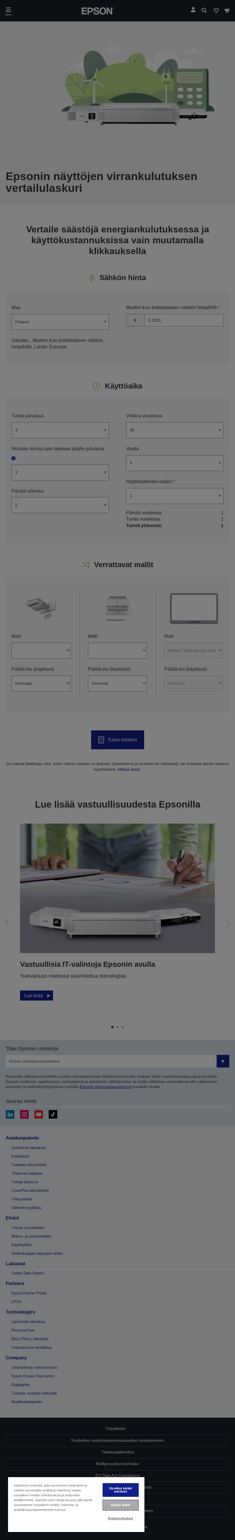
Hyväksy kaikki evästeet (120, 1490)
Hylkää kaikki (120, 1505)
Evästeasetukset (120, 1518)
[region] (76, 1504)
